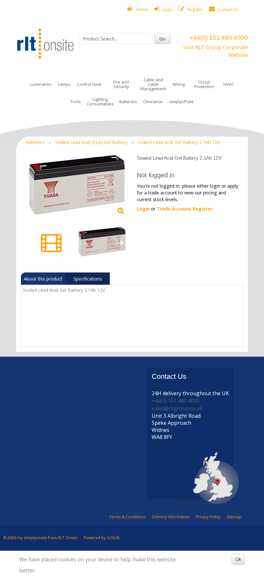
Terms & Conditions (127, 517)
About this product (43, 279)
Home (142, 9)
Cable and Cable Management (153, 84)
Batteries (128, 101)
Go (162, 39)
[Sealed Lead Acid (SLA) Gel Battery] (76, 186)
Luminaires (41, 84)
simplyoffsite (181, 101)
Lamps (64, 84)
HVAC (228, 84)
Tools (75, 101)
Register (195, 9)
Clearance (153, 101)
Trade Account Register (184, 209)
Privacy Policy (208, 517)
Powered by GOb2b (102, 537)
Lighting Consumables (100, 101)
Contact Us (228, 9)
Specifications (87, 279)
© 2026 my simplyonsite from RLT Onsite (40, 537)
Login (167, 9)
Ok (238, 559)
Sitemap (234, 517)
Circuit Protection (204, 84)
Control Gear (89, 84)
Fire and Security (121, 84)
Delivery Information (170, 517)
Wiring (179, 84)
